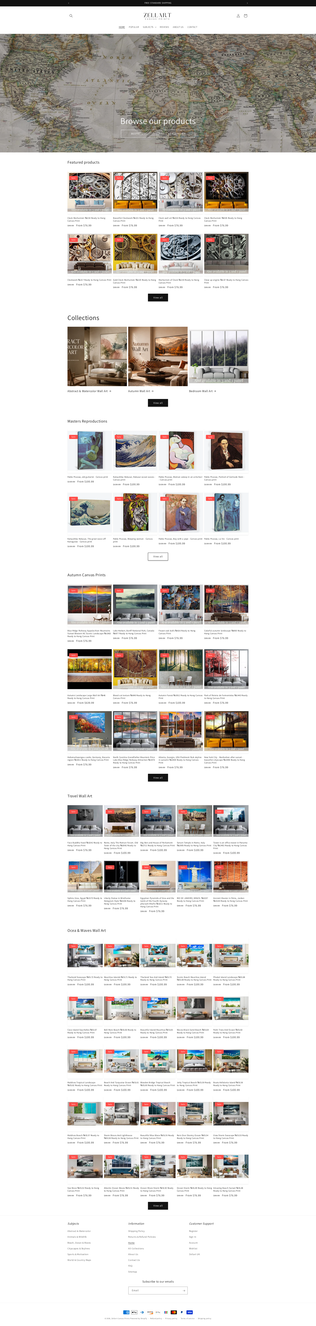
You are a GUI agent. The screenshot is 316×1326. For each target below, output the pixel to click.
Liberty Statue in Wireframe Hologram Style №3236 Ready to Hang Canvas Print (119, 901)
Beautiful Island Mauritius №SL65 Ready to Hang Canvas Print (156, 1031)
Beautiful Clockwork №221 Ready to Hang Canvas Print (133, 219)
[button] (71, 15)
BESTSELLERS (139, 133)
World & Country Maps (79, 1260)
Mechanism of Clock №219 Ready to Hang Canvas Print (179, 281)
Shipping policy (204, 1318)
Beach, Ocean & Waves (79, 1242)
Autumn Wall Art (139, 391)
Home (131, 1242)
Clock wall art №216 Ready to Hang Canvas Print (180, 219)
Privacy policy (171, 1318)
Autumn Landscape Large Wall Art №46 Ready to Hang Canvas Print (86, 697)
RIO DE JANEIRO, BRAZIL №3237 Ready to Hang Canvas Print (192, 899)
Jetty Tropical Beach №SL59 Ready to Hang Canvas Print (194, 1084)
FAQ (130, 1265)
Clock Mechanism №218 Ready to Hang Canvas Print (86, 219)
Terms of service (188, 1318)
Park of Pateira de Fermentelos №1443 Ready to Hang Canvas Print (226, 697)
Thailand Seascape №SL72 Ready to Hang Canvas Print (85, 978)
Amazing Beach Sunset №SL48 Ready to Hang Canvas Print (228, 1189)
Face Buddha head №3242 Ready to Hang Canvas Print (84, 844)
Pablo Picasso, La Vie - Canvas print (221, 539)
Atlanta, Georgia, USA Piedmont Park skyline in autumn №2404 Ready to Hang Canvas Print (180, 760)
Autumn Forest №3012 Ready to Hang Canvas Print (181, 697)
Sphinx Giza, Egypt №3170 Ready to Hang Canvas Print (84, 899)
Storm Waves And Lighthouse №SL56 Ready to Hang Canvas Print (121, 1137)
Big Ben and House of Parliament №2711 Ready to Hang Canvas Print (157, 844)
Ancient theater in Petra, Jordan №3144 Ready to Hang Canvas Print (230, 899)
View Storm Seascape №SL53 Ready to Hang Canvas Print (230, 1137)
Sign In (192, 1236)
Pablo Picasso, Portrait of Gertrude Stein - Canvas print (224, 478)
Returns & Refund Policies (142, 1236)
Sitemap (132, 1271)
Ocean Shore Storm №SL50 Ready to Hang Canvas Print (156, 1189)
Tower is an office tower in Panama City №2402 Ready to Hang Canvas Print (230, 845)
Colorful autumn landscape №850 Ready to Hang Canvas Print (225, 632)
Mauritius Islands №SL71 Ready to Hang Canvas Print (120, 978)
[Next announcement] (247, 3)
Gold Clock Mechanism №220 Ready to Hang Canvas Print (134, 281)
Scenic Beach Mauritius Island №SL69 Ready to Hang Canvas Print (194, 978)
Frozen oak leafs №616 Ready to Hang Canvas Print (177, 632)
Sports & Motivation (77, 1254)
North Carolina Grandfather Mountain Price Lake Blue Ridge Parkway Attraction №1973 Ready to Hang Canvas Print (134, 760)
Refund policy (156, 1318)
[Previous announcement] (68, 3)
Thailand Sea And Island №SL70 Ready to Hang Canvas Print (155, 978)
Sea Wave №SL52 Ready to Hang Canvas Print (83, 1189)
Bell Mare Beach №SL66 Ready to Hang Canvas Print (120, 1031)
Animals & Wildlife (77, 1236)
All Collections (136, 1248)
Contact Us (134, 1260)
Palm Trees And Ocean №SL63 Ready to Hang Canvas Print (227, 1031)
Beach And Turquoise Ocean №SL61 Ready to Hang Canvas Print (121, 1084)
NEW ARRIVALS (176, 133)
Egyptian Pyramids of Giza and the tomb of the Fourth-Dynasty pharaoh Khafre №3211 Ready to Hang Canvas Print (157, 902)
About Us (133, 1254)
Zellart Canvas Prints (120, 1318)
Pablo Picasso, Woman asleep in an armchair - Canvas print (180, 478)
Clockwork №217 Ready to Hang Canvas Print (89, 280)
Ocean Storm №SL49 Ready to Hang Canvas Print (194, 1189)
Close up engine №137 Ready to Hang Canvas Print (226, 281)
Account (193, 1242)
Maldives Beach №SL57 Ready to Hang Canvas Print (83, 1137)
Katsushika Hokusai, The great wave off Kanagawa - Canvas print (86, 540)
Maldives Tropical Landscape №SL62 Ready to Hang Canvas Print (84, 1084)
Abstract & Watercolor (79, 1231)
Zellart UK (194, 1254)
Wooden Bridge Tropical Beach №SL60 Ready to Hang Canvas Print (157, 1084)
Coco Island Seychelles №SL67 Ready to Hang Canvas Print (82, 1031)
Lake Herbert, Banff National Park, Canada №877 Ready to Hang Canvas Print (133, 632)
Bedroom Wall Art (201, 391)
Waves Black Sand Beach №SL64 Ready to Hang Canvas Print (193, 1031)
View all (158, 297)
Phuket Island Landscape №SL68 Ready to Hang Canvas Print (229, 978)
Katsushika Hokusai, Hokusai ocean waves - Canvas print (134, 478)
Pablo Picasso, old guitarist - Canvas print (87, 477)
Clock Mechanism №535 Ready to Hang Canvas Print (223, 219)
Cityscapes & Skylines (78, 1248)
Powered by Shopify (138, 1318)
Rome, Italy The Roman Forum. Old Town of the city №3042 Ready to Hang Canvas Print (121, 845)
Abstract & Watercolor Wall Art (87, 391)
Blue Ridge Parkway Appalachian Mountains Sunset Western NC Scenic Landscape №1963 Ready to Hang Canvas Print (89, 633)
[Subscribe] (183, 1291)
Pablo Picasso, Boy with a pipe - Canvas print (180, 539)
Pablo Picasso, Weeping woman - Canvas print (133, 540)
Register (193, 1231)
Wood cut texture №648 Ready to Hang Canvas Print (132, 697)
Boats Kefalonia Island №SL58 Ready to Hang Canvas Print (228, 1084)
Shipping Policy (136, 1231)
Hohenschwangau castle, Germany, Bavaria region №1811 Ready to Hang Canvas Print (88, 758)
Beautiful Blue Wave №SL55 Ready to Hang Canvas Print (157, 1137)
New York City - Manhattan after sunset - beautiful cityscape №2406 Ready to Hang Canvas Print (224, 760)
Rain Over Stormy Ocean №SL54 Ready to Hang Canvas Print (192, 1137)
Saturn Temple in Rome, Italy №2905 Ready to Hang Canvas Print (194, 844)
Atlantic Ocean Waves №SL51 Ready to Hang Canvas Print (121, 1189)
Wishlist (193, 1248)
